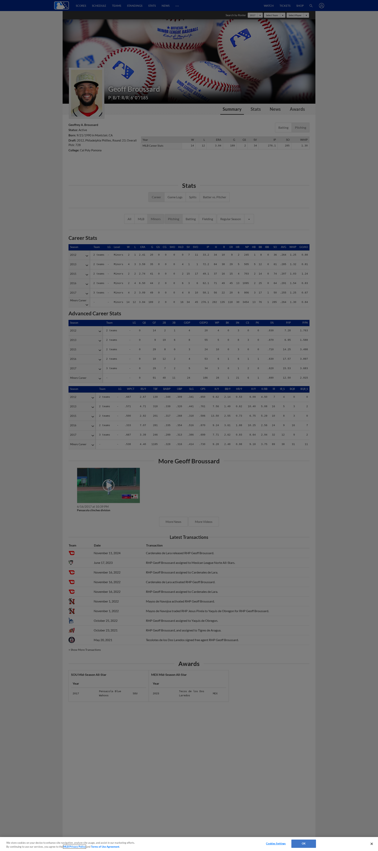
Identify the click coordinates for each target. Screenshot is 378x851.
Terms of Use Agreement (105, 846)
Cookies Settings (276, 843)
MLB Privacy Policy (74, 846)
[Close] (371, 843)
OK (304, 843)
